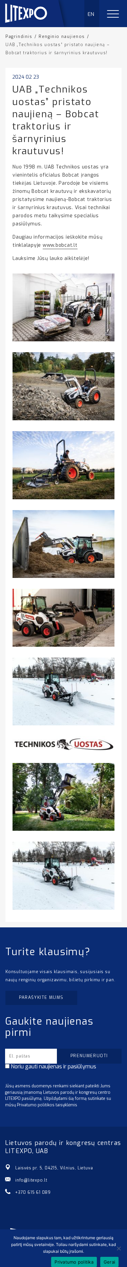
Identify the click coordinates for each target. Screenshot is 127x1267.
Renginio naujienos (62, 36)
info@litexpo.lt (31, 1180)
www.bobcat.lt (60, 245)
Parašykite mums (41, 997)
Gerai (109, 1262)
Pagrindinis (19, 36)
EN (91, 14)
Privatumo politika (74, 1262)
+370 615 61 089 (33, 1192)
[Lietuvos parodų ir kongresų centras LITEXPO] (37, 25)
